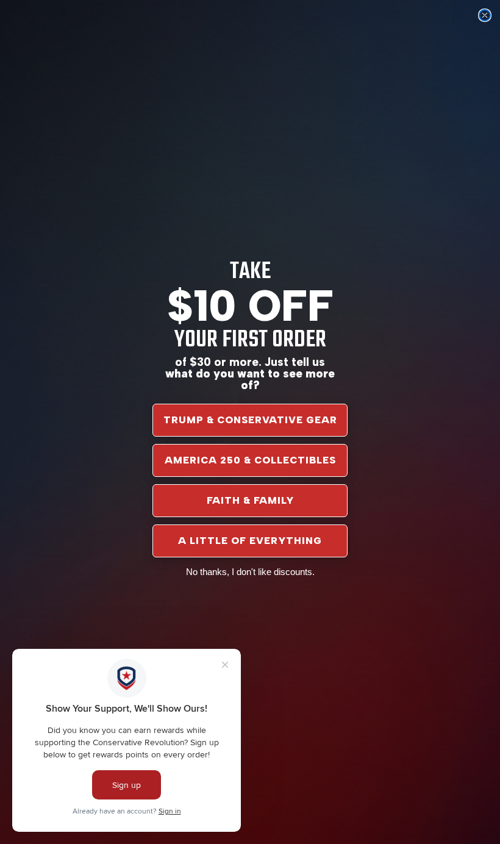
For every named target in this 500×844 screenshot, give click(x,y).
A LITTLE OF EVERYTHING (250, 540)
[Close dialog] (484, 15)
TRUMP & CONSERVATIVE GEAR (250, 420)
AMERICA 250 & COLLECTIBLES (250, 460)
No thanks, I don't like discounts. (250, 572)
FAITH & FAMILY (250, 500)
